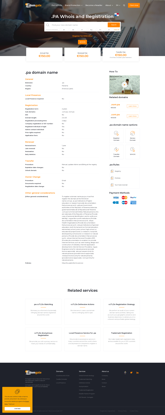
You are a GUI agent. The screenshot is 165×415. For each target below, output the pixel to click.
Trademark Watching (85, 379)
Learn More (133, 106)
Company (105, 375)
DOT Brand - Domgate (86, 397)
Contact (104, 383)
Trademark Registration (86, 390)
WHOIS (82, 42)
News (103, 379)
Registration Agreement (107, 411)
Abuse (104, 386)
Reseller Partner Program (87, 393)
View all (116, 30)
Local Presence (61, 383)
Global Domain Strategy (86, 375)
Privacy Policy (122, 411)
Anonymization (83, 386)
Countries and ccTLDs (62, 375)
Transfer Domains (61, 379)
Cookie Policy (134, 411)
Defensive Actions (84, 383)
